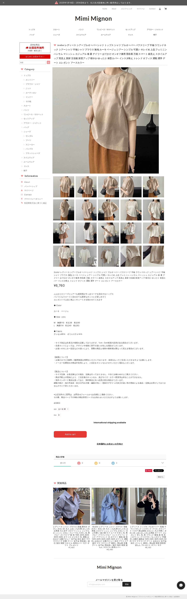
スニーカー (30, 144)
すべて (63, 463)
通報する (161, 477)
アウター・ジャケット (155, 29)
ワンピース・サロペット (106, 29)
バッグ (31, 35)
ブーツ (28, 140)
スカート (56, 29)
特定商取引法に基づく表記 (35, 203)
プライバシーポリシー (33, 199)
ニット (28, 88)
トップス (32, 29)
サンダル (29, 136)
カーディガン (31, 93)
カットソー (30, 80)
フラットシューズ (33, 153)
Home (104, 9)
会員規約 (177, 596)
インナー (29, 97)
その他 (28, 101)
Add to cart (70, 434)
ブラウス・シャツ (33, 84)
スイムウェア (81, 35)
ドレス (130, 35)
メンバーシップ (126, 9)
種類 (55, 409)
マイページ (141, 9)
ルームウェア (106, 35)
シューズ (56, 35)
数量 (55, 415)
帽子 (155, 35)
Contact (152, 9)
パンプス (29, 149)
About (114, 9)
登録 (127, 584)
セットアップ (130, 29)
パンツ (81, 29)
